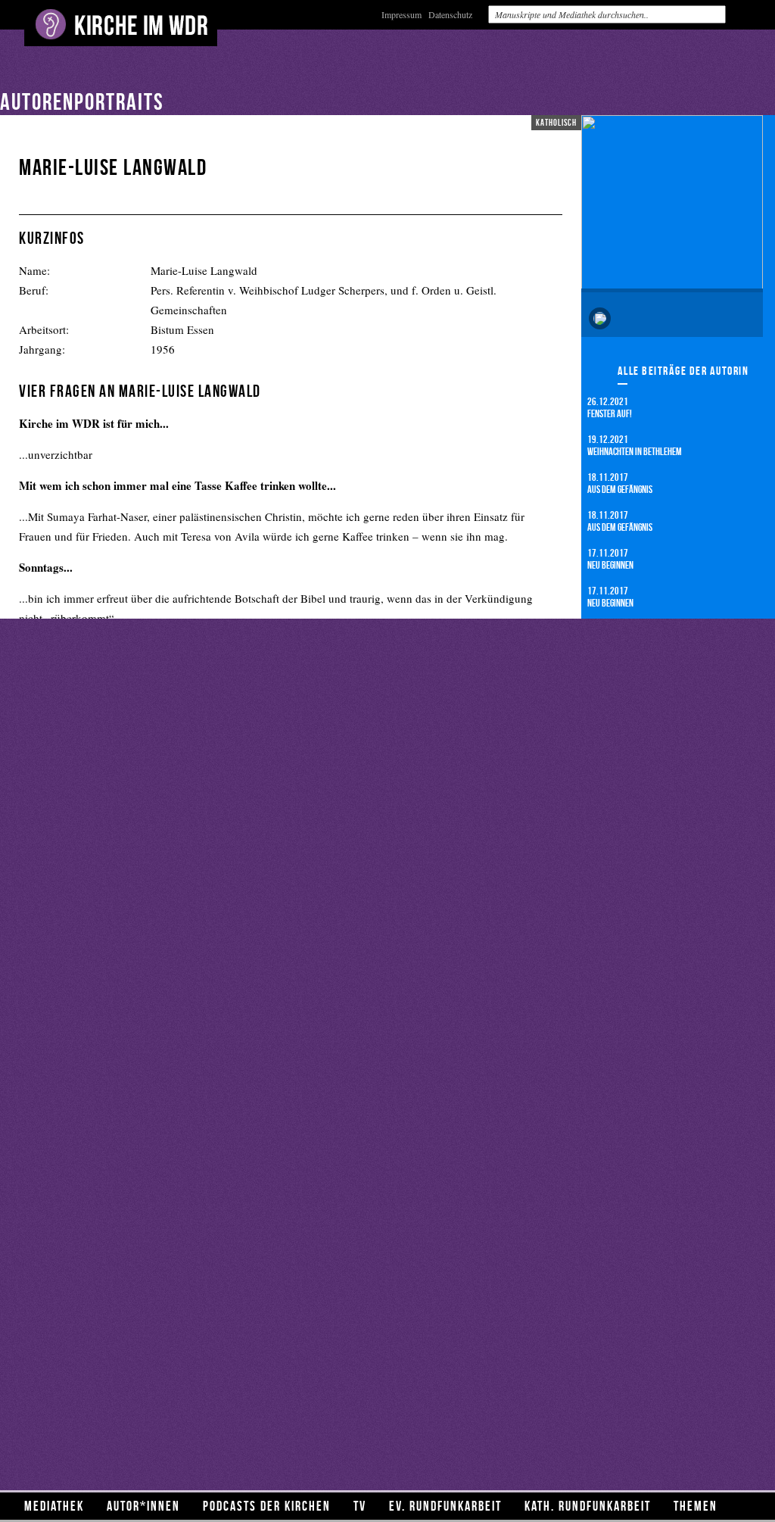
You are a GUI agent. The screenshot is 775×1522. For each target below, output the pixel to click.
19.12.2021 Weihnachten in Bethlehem (634, 445)
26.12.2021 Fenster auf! (609, 407)
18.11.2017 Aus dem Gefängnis (619, 482)
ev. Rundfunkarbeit (445, 1506)
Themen (695, 1506)
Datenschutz (450, 14)
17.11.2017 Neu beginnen (610, 558)
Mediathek (54, 1506)
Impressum (401, 14)
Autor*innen (143, 1506)
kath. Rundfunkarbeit (587, 1506)
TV (359, 1506)
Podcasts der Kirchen (267, 1506)
